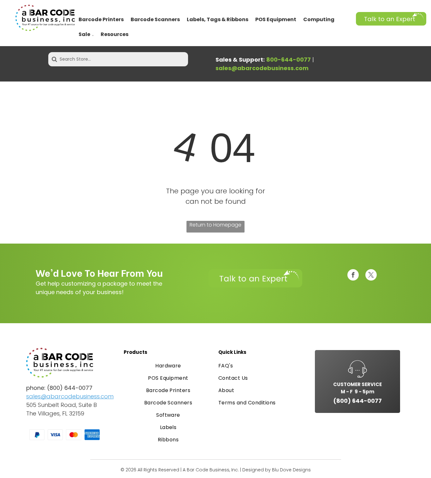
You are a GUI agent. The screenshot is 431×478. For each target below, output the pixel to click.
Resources (114, 34)
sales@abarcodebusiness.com (70, 396)
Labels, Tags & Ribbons (217, 19)
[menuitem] (168, 366)
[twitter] (371, 275)
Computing (318, 19)
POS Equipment (275, 19)
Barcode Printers (101, 19)
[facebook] (353, 275)
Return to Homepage (215, 224)
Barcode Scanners (155, 19)
